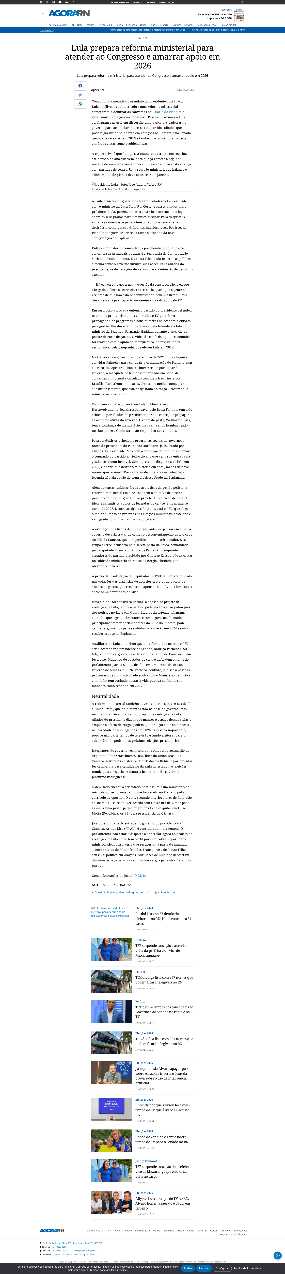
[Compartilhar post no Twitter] (80, 95)
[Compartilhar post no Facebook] (80, 85)
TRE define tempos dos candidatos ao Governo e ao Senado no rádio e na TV (164, 1012)
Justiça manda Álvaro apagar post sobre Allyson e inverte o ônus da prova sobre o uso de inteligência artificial (161, 1075)
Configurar (222, 1268)
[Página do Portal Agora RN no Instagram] (55, 2)
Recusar (204, 1268)
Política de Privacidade (247, 1268)
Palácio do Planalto (167, 112)
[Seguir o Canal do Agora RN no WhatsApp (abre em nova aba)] (278, 1255)
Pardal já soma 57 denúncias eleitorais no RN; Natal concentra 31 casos (163, 918)
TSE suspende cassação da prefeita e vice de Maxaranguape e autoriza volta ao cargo (163, 1171)
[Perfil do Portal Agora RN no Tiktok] (74, 2)
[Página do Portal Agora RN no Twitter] (49, 2)
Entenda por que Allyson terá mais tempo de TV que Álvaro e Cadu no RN (162, 1110)
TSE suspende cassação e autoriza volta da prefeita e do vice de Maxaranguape (161, 950)
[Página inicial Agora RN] (52, 1231)
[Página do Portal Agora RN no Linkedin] (68, 2)
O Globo (140, 875)
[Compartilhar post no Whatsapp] (80, 104)
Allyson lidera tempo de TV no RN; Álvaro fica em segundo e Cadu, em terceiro (162, 1203)
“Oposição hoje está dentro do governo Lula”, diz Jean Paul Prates (134, 892)
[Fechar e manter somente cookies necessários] (281, 1268)
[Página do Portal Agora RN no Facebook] (43, 2)
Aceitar (188, 1268)
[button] (44, 13)
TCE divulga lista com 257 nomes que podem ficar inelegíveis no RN (164, 979)
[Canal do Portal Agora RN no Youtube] (62, 2)
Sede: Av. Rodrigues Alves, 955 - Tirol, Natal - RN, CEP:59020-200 (72, 1243)
